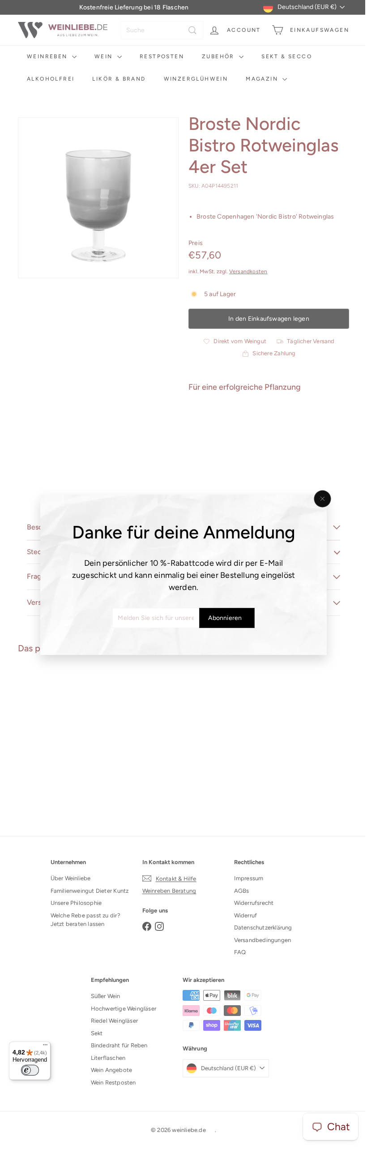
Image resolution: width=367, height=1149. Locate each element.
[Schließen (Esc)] (319, 498)
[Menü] (45, 1046)
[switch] (30, 1070)
